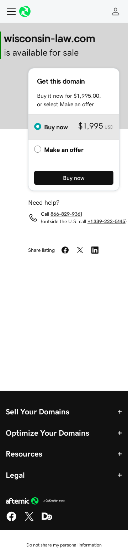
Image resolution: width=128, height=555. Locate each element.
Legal (15, 475)
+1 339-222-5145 (106, 221)
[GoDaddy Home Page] (35, 502)
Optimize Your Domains (47, 433)
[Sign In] (115, 11)
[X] (29, 520)
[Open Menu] (8, 11)
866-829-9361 (66, 213)
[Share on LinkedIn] (94, 250)
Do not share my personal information (64, 545)
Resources (24, 454)
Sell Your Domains (37, 411)
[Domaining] (47, 520)
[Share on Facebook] (65, 250)
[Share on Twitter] (80, 250)
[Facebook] (11, 520)
